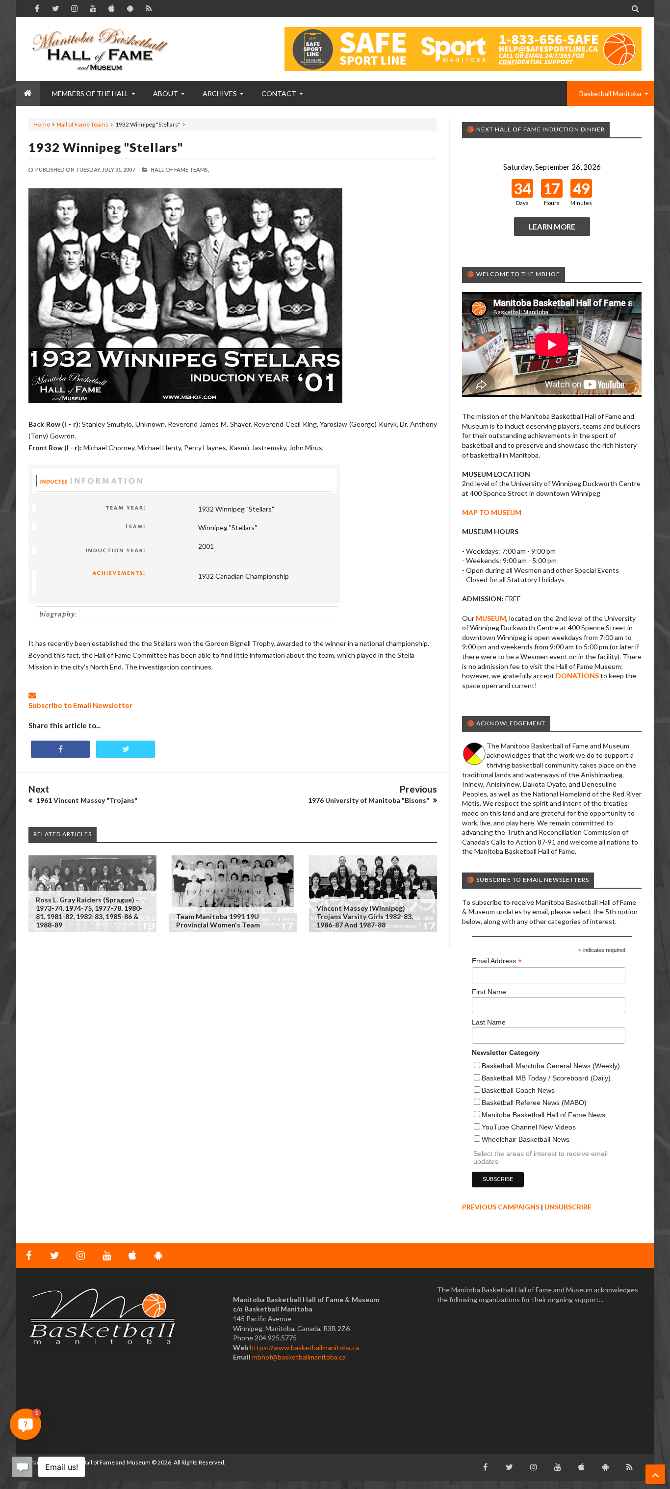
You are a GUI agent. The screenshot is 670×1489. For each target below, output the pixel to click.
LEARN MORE (552, 226)
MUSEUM (491, 618)
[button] (25, 1424)
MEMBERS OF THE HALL (90, 93)
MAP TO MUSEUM (491, 512)
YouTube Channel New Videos (529, 1127)
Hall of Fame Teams (82, 124)
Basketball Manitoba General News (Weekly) (551, 1066)
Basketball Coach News (518, 1090)
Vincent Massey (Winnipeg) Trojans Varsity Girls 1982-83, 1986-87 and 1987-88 (364, 916)
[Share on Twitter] (125, 749)
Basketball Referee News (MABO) (534, 1102)
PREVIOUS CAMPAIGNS (501, 1207)
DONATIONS (577, 675)
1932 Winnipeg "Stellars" (105, 147)
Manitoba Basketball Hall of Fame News (543, 1115)
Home (41, 124)
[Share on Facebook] (60, 749)
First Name (489, 992)
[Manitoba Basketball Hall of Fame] (102, 49)
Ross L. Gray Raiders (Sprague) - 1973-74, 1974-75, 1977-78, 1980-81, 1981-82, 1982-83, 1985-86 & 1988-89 (89, 912)
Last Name (489, 1022)
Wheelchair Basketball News (525, 1139)
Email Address (497, 961)
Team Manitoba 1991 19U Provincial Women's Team (218, 920)
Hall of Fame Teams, (180, 169)
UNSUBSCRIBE (568, 1207)
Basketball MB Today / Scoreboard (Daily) (546, 1078)
